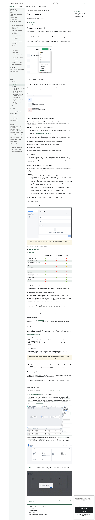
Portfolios (13, 45)
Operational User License (33, 249)
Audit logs (14, 115)
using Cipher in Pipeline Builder (33, 334)
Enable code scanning (16, 149)
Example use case (16, 97)
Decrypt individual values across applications (18, 92)
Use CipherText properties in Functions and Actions (18, 95)
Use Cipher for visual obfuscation (17, 103)
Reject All (84, 511)
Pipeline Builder (39, 403)
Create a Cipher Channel (80, 13)
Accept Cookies (84, 508)
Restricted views (15, 52)
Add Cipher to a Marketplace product (18, 100)
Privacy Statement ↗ (33, 510)
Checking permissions (16, 35)
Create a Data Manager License (34, 394)
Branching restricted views (17, 54)
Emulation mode (15, 60)
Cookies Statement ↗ (33, 508)
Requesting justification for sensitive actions (17, 38)
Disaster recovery (13, 141)
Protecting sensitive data (17, 30)
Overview (12, 12)
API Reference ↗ (76, 3)
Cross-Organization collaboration (16, 33)
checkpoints (41, 320)
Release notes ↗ (13, 19)
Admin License (31, 252)
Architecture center (30, 6)
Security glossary (13, 17)
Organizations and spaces (17, 41)
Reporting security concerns (16, 139)
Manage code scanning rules (17, 151)
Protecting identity (14, 120)
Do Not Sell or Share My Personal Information (83, 515)
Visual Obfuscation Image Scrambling (43, 133)
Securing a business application (16, 28)
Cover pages (14, 48)
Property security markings (17, 62)
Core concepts (15, 83)
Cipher (39, 10)
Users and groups (15, 47)
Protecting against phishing (16, 134)
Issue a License (31, 22)
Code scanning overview (17, 147)
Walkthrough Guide (32, 24)
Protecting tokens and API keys (16, 132)
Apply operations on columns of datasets (19, 89)
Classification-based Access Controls (17, 58)
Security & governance (32, 10)
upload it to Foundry (57, 390)
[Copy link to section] (26, 14)
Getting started (20, 6)
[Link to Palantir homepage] (12, 3)
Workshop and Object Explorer (52, 301)
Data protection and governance (17, 69)
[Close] (93, 497)
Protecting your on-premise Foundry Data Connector (16, 130)
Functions (37, 321)
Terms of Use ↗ (32, 512)
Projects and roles (15, 43)
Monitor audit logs (15, 118)
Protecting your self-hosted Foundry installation (15, 127)
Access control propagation (17, 64)
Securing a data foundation (17, 25)
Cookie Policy (77, 506)
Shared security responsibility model (16, 15)
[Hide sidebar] (24, 9)
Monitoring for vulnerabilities (16, 137)
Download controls (14, 71)
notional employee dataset (45, 390)
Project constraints (15, 50)
